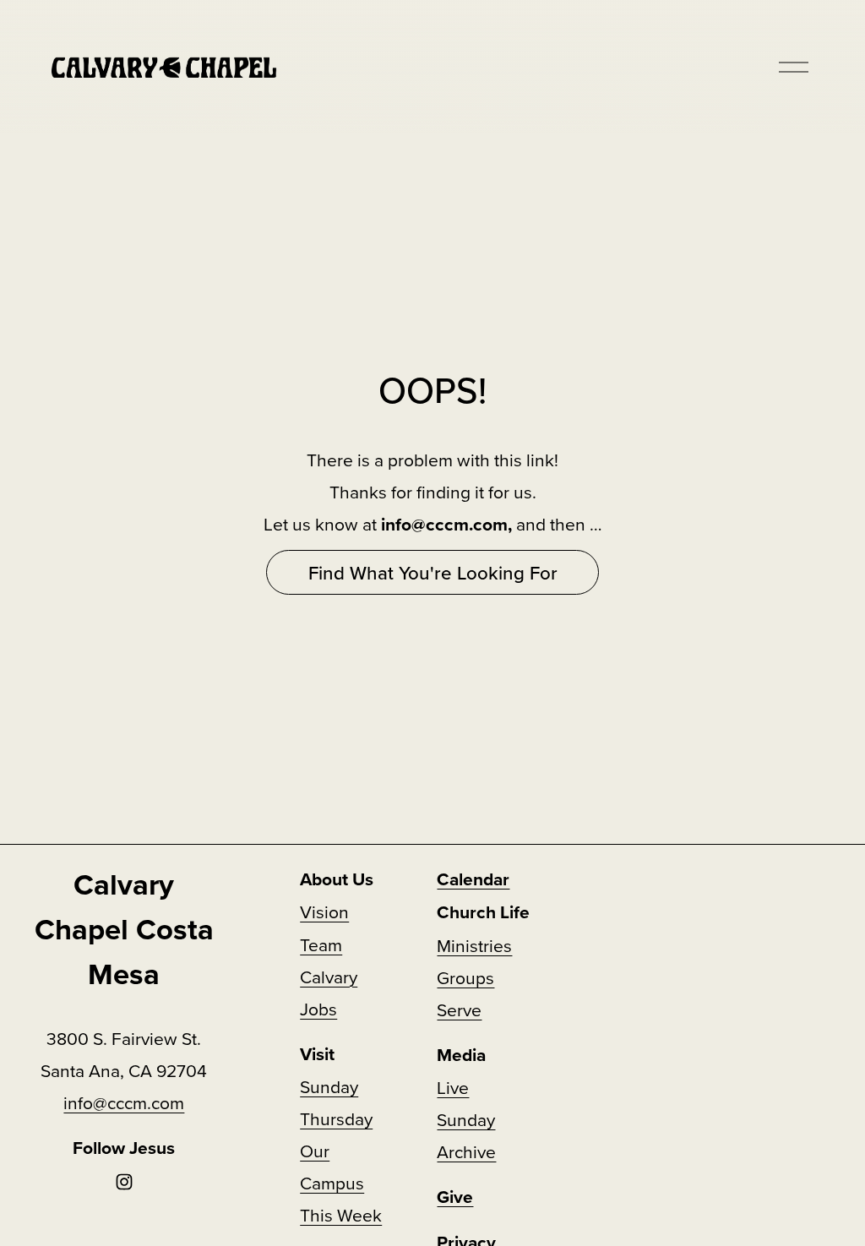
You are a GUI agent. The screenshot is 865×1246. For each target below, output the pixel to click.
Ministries (474, 945)
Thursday (336, 1118)
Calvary (328, 976)
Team (321, 944)
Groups (465, 977)
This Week (341, 1214)
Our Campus (332, 1166)
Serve (459, 1009)
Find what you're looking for (433, 572)
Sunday (466, 1119)
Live (453, 1087)
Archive (466, 1151)
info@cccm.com (123, 1102)
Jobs (318, 1008)
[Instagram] (124, 1181)
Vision (324, 911)
